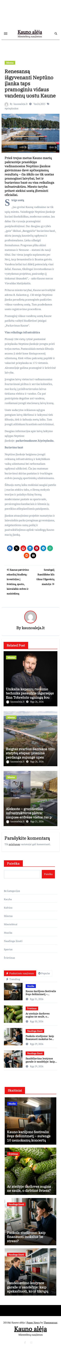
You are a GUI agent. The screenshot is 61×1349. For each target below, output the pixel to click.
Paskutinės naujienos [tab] (21, 973)
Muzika (8, 932)
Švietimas (9, 957)
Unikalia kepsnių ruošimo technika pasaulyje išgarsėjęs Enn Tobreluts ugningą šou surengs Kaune (30, 695)
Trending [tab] (14, 979)
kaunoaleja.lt (21, 103)
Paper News (33, 1322)
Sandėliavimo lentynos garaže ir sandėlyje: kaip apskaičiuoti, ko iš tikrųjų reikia (41, 1063)
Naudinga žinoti (13, 941)
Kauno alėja (30, 32)
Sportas (8, 949)
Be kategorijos (12, 891)
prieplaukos (12, 108)
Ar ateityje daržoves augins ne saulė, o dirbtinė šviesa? (38, 1016)
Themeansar (50, 1322)
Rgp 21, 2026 (37, 821)
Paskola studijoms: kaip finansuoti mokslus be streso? (40, 1039)
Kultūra (8, 907)
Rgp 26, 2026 (37, 701)
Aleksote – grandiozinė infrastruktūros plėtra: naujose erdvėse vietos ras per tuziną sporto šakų (30, 814)
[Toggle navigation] (5, 33)
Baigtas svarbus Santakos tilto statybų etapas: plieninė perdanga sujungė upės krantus (30, 755)
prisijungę (14, 844)
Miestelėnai (10, 924)
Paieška (13, 863)
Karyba (8, 899)
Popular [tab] (45, 973)
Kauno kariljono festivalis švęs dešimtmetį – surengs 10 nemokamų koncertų (41, 996)
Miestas (10, 62)
